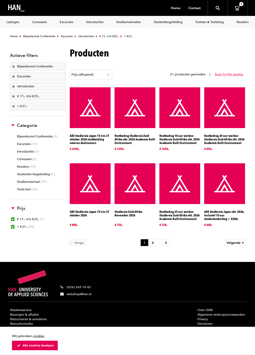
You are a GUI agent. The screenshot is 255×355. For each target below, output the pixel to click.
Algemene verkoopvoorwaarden (221, 314)
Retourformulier (21, 324)
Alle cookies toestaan (38, 345)
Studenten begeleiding (35, 174)
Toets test (26, 189)
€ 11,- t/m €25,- (109, 36)
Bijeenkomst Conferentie (39, 36)
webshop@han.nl (79, 294)
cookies (38, 336)
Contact (194, 8)
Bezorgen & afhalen (24, 314)
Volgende (234, 243)
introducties (85, 36)
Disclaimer (205, 324)
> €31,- (25, 227)
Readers (26, 166)
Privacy (202, 319)
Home (175, 8)
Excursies (66, 36)
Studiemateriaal (31, 182)
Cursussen (26, 159)
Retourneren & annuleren (28, 319)
